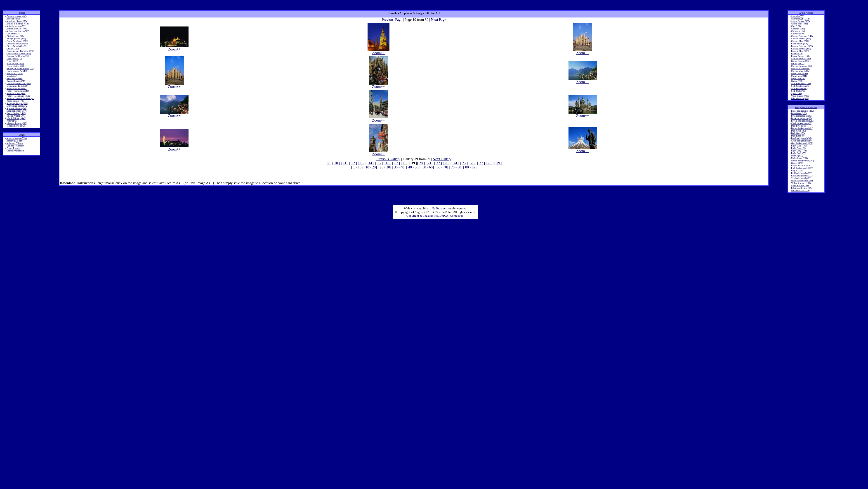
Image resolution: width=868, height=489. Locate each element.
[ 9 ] (328, 163)
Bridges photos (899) (16, 38)
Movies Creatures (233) (801, 66)
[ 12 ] (353, 163)
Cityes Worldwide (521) (17, 46)
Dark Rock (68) (798, 135)
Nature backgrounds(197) (802, 160)
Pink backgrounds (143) (802, 168)
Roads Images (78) (15, 101)
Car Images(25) (13, 33)
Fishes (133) (12, 61)
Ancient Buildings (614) (17, 23)
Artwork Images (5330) (16, 138)
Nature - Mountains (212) (18, 96)
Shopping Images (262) (17, 103)
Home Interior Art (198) (17, 71)
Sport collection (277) (16, 111)
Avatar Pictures (806, 13)
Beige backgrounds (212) (802, 111)
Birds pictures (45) (15, 36)
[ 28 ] (489, 163)
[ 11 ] (344, 163)
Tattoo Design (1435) (16, 113)
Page (438, 20)
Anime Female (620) (800, 21)
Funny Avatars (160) (800, 56)
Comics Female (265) (801, 38)
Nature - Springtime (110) (18, 91)
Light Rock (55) (798, 153)
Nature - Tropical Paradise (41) (20, 98)
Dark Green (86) (798, 130)
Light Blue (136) (799, 145)
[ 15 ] (379, 163)
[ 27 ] (481, 163)
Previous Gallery (388, 159)
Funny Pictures (13, 148)
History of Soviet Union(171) (20, 68)
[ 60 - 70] (441, 167)
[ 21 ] (429, 163)
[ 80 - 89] (469, 167)
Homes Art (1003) (15, 73)
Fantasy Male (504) (800, 51)
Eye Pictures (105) (799, 43)
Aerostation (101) (14, 18)
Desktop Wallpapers (15, 145)
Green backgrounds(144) (802, 140)
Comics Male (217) (800, 41)
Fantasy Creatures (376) (802, 46)
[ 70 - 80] (455, 167)
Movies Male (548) (800, 71)
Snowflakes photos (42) (17, 106)
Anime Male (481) (799, 23)
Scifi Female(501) (799, 88)
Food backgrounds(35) (801, 138)
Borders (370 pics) (15, 140)
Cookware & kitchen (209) (19, 53)
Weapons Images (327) (17, 123)
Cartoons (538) (798, 28)
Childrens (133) (798, 31)
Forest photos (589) (15, 66)
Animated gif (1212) (800, 18)
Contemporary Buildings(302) (20, 51)
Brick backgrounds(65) (801, 118)
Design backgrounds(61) (802, 128)
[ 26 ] (472, 163)
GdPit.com (438, 208)
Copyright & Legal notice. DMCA (427, 215)
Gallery (442, 159)
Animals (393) (797, 16)
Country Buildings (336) (18, 56)
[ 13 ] (362, 163)
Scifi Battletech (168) (801, 83)
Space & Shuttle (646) (17, 108)
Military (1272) (798, 63)
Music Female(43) (799, 73)
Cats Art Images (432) (16, 16)
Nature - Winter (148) (16, 93)
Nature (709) (796, 81)
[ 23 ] (447, 163)
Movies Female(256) (800, 68)
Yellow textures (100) (801, 183)
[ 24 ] (455, 163)
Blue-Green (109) (799, 113)
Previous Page (392, 20)
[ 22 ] (438, 163)
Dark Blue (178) (798, 126)
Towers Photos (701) (16, 116)
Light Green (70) (798, 148)
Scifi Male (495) (798, 91)
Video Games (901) (800, 96)
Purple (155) (796, 170)
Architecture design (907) (17, 31)
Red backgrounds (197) (801, 173)
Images (22, 13)
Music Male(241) (799, 76)
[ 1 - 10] (357, 167)
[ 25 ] (464, 163)
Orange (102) (797, 163)
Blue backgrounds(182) (801, 116)
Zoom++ (174, 49)
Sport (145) (796, 93)
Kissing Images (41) (16, 81)
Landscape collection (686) (19, 83)
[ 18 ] (404, 163)
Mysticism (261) (798, 78)
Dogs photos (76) (14, 58)
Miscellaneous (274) (800, 190)
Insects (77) (12, 76)
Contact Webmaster (15, 150)
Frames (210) (797, 53)
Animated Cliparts (14, 143)
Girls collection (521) (801, 58)
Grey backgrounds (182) (802, 143)
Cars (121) (796, 26)
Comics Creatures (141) (802, 36)
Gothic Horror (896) (800, 61)
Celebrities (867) (798, 33)
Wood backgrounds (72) (802, 180)
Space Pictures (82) (800, 185)
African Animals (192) (16, 28)
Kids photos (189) (15, 78)
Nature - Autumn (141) (17, 88)
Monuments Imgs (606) (17, 86)
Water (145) (12, 121)
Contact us (456, 215)
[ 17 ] (396, 163)
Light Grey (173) (799, 150)
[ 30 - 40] (398, 167)
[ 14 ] (370, 163)
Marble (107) (797, 155)
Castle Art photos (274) (17, 41)
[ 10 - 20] (370, 167)
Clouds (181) (13, 48)
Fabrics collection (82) (801, 188)
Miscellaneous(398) (800, 98)
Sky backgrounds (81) (801, 178)
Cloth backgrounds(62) (801, 123)
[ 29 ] (498, 163)
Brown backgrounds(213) (802, 121)
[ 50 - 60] (427, 167)
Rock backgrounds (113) (802, 175)
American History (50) (16, 21)
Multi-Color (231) (799, 158)
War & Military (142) (16, 118)
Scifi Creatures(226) (800, 86)
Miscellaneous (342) (16, 126)
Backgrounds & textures (806, 107)
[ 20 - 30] (384, 167)
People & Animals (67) (801, 165)
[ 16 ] (387, 163)
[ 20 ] (421, 163)
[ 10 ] (336, 163)
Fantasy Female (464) (801, 48)
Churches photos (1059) (17, 43)
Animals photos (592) (16, 26)
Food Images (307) (15, 63)
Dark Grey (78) (798, 133)
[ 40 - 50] (413, 167)
